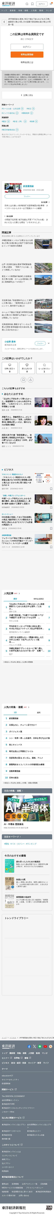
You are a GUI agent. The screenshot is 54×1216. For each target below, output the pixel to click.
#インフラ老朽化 (8, 113)
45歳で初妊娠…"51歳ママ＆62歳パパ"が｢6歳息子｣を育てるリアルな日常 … (26, 616)
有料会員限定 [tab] (39, 599)
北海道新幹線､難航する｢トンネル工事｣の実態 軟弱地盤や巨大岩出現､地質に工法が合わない (17, 327)
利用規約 (5, 1171)
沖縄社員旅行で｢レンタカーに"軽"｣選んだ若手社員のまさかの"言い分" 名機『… (26, 649)
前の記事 (10, 216)
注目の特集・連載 (12, 791)
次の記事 (44, 202)
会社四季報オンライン (10, 1100)
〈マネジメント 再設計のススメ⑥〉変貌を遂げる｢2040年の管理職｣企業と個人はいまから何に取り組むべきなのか (17, 481)
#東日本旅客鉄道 (8, 130)
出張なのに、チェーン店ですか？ (23, 725)
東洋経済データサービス (11, 1131)
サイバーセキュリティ (10, 1080)
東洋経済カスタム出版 (35, 1135)
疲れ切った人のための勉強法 (28, 862)
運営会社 (5, 1184)
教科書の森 (6, 1139)
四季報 (17, 1058)
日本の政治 (13, 778)
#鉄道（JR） (18, 121)
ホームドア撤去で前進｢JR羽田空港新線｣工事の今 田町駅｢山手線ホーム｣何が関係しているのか (17, 315)
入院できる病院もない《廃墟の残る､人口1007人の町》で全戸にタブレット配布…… (26, 639)
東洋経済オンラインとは (11, 1152)
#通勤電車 (25, 113)
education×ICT (7, 1076)
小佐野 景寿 (10, 342)
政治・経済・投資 (18, 1063)
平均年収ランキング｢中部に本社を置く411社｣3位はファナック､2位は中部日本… (26, 627)
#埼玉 (29, 109)
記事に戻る (4, 22)
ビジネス (13, 1038)
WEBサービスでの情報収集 (12, 1188)
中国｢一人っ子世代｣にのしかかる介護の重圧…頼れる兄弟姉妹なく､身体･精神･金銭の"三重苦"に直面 (16, 501)
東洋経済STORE (8, 1104)
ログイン (42, 4)
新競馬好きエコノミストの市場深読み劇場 (26, 764)
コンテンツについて (9, 1156)
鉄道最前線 (28, 186)
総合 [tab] (15, 599)
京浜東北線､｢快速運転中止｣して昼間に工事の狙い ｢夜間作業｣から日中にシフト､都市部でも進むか (17, 303)
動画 (41, 10)
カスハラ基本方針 (9, 1195)
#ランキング (31, 844)
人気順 (34, 10)
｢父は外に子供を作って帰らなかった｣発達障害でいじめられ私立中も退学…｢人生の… (26, 606)
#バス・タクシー (17, 844)
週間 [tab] (38, 713)
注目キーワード (11, 837)
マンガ (49, 10)
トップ (4, 10)
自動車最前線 (14, 771)
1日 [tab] (15, 712)
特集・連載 (23, 10)
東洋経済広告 (7, 1135)
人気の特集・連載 (13, 707)
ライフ (46, 1063)
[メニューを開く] (51, 4)
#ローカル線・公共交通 (11, 109)
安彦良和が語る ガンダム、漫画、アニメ (26, 758)
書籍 (26, 1058)
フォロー (27, 196)
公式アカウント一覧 (29, 1184)
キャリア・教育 (34, 1063)
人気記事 (8, 593)
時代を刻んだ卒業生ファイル (21, 751)
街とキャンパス (15, 745)
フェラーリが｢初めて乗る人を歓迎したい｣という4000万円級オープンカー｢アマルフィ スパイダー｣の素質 (17, 540)
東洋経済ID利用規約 (43, 1192)
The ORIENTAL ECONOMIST (13, 1096)
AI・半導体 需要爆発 (13, 824)
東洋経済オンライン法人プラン (14, 1125)
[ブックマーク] (23, 380)
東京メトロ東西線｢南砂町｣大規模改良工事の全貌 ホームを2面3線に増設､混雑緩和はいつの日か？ (17, 279)
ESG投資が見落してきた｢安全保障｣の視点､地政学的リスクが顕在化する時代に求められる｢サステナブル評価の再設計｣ (17, 521)
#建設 (4, 121)
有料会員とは (27, 62)
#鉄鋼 (32, 121)
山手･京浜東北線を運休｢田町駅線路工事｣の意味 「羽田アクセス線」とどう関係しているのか (17, 267)
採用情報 (15, 1184)
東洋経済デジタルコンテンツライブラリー (18, 1108)
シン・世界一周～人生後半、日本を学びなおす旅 (29, 738)
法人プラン (6, 1163)
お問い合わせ (24, 1195)
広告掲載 (43, 1184)
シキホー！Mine (8, 1112)
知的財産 (5, 1192)
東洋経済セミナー (34, 1131)
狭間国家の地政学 (23, 897)
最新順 (13, 10)
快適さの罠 (21, 879)
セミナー (5, 1058)
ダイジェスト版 (15, 731)
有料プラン (6, 1159)
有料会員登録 (27, 54)
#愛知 (6, 844)
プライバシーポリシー (34, 1188)
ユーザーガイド (8, 1167)
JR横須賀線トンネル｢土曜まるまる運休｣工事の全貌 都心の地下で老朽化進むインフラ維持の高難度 (17, 243)
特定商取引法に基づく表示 (22, 1192)
